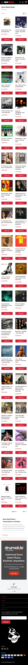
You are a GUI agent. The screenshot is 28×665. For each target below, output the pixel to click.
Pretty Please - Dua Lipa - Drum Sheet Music (6, 443)
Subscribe (5, 622)
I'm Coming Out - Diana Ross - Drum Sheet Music (6, 221)
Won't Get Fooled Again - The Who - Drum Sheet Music (20, 31)
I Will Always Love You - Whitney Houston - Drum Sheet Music (20, 195)
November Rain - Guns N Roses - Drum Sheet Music (6, 195)
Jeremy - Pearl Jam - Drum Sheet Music (6, 277)
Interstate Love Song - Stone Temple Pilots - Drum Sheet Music (6, 333)
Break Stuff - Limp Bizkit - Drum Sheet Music (20, 332)
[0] (25, 2)
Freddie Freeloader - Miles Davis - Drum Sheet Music (6, 250)
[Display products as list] (26, 13)
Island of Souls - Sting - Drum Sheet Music (6, 30)
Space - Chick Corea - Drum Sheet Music (6, 85)
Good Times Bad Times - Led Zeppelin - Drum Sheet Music (20, 250)
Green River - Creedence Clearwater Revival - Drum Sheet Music (6, 417)
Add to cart (7, 39)
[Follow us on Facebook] (2, 649)
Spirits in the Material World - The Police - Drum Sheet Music (21, 498)
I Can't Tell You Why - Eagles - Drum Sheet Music (19, 417)
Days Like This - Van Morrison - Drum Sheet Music (20, 59)
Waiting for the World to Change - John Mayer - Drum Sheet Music (6, 59)
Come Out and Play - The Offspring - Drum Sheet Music (6, 388)
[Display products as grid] (23, 13)
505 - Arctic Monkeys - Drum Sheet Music (20, 304)
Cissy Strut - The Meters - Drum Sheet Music (7, 139)
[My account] (22, 2)
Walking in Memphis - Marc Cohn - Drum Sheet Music (6, 498)
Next (24, 511)
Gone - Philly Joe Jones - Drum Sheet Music (20, 85)
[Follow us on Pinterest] (5, 649)
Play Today (14, 573)
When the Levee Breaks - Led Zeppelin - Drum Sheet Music (21, 167)
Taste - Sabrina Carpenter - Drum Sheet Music (20, 360)
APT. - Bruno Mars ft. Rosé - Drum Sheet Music (20, 471)
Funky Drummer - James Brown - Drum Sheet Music (20, 140)
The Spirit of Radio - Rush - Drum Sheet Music (7, 111)
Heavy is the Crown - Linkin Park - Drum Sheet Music (21, 444)
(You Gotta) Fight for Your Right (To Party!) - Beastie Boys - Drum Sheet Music (21, 389)
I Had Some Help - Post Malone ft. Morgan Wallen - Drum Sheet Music (7, 360)
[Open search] (20, 2)
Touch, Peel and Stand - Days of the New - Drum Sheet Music (20, 278)
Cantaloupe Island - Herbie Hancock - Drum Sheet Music (6, 305)
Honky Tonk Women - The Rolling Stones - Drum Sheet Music (21, 222)
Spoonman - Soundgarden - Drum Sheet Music (19, 112)
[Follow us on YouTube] (7, 649)
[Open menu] (2, 2)
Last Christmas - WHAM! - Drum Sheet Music (6, 471)
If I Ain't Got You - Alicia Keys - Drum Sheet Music (6, 166)
